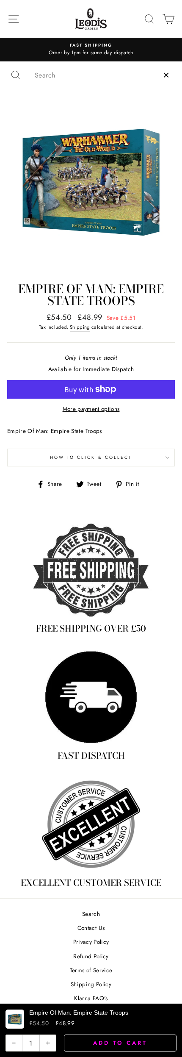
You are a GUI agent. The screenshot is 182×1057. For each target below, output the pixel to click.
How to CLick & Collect (91, 457)
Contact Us (91, 928)
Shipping (80, 327)
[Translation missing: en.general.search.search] (15, 75)
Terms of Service (91, 970)
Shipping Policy (91, 984)
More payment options (91, 409)
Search (91, 914)
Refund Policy (90, 956)
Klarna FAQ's (91, 998)
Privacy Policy (91, 942)
